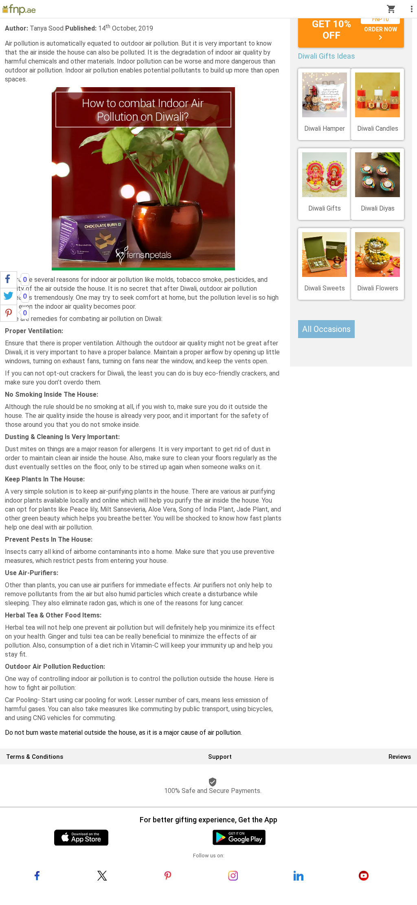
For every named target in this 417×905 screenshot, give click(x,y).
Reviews (399, 756)
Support (220, 756)
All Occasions (326, 329)
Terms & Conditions (34, 756)
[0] (8, 279)
